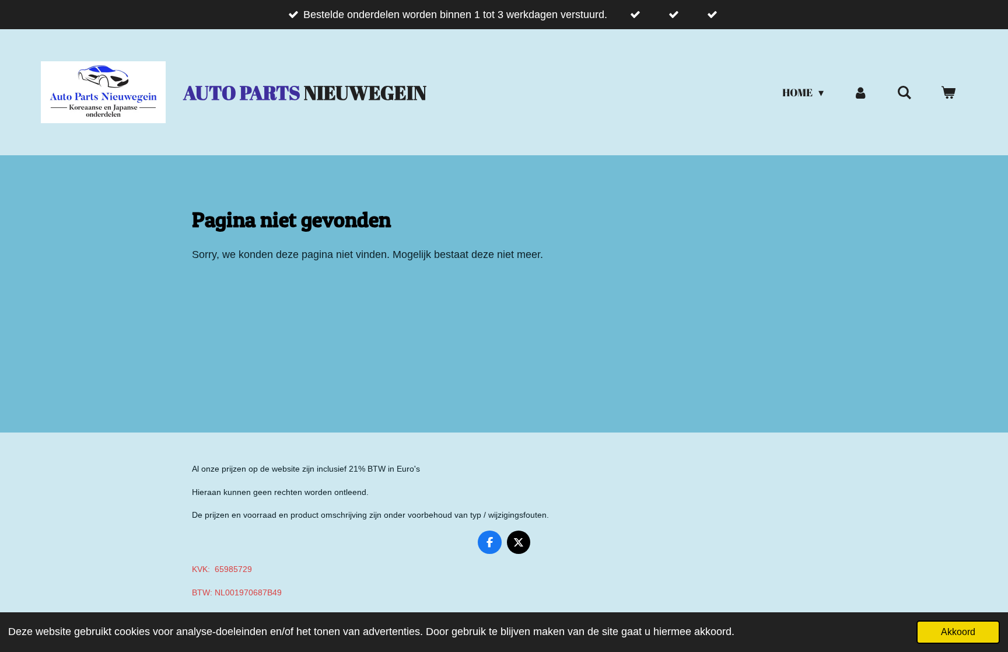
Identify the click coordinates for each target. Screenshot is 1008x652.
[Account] (860, 92)
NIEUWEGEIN (304, 92)
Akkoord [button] (958, 631)
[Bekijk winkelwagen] (948, 92)
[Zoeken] (904, 92)
